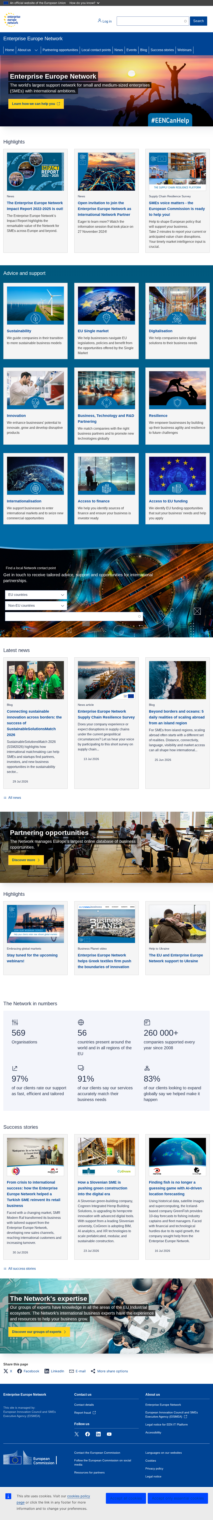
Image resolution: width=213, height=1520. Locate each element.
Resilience (158, 416)
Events (131, 50)
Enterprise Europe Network (24, 1394)
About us (24, 50)
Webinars (184, 50)
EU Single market (93, 331)
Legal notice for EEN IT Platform (166, 1424)
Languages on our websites (163, 1452)
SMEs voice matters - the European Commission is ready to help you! (177, 209)
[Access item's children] (36, 50)
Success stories (162, 50)
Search (198, 21)
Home (9, 50)
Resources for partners (89, 1472)
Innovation (16, 416)
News (118, 50)
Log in (107, 21)
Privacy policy (154, 1468)
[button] (9, 1371)
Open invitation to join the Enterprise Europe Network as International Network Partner (104, 209)
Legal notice (153, 1476)
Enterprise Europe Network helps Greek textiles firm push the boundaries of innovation (104, 961)
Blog (143, 50)
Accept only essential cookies (178, 1498)
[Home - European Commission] (11, 20)
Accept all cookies (126, 1498)
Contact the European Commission (97, 1452)
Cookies (150, 1460)
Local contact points (96, 50)
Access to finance (94, 501)
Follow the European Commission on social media (102, 1462)
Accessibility (153, 1432)
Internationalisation (24, 501)
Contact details (84, 1404)
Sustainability (19, 331)
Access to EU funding (168, 501)
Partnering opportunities (60, 50)
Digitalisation (160, 331)
